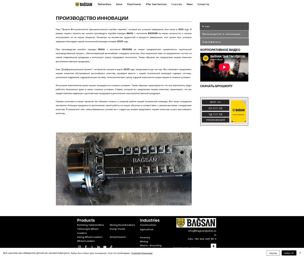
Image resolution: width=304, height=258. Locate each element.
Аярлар (273, 253)
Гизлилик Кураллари (141, 253)
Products (86, 220)
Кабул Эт (289, 253)
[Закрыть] (300, 252)
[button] (124, 168)
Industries (150, 220)
